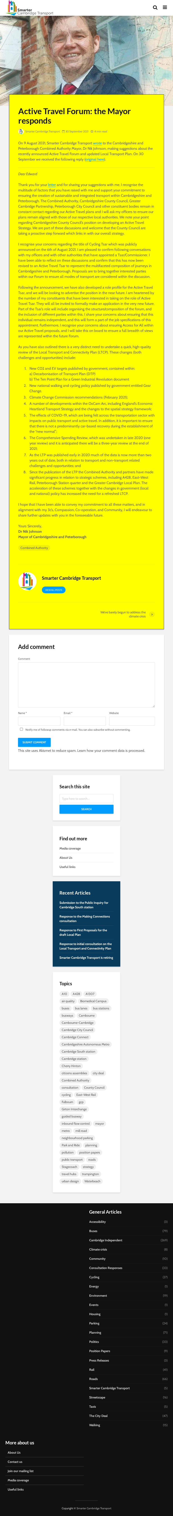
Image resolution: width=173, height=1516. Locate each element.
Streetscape (97, 1397)
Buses (93, 1231)
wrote (97, 143)
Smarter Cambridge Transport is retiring (86, 958)
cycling (66, 1095)
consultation (70, 1087)
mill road (81, 1131)
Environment (98, 1296)
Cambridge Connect (75, 1037)
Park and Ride (71, 1145)
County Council (94, 1087)
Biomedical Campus (93, 1001)
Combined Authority (34, 548)
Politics (94, 1342)
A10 (64, 994)
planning (91, 1145)
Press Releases (99, 1360)
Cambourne (87, 1015)
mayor (99, 1124)
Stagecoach (69, 1167)
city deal (98, 1073)
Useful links (67, 867)
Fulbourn (67, 1102)
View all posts (53, 590)
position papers (89, 1152)
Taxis (92, 1407)
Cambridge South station (78, 1051)
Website (114, 713)
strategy (88, 1167)
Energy (94, 1286)
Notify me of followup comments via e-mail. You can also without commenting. (77, 729)
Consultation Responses (105, 1268)
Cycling (94, 1277)
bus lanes (81, 1008)
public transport (72, 1160)
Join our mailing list (21, 1471)
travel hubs (69, 1174)
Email (68, 713)
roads (92, 1160)
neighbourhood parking (77, 1138)
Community (97, 1259)
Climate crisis (98, 1249)
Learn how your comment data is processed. (111, 750)
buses (65, 1008)
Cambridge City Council (77, 1030)
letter (52, 185)
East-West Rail (86, 1095)
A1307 (90, 994)
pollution (68, 1152)
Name (22, 713)
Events (93, 1305)
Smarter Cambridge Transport (42, 131)
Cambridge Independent (105, 1240)
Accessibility (97, 1222)
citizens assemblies (74, 1073)
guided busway (72, 1116)
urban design (70, 1181)
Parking (94, 1323)
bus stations (101, 1008)
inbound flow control (76, 1124)
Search (86, 809)
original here (94, 159)
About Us (65, 858)
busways (67, 1015)
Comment (24, 658)
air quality (68, 1001)
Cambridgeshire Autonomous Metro (85, 1044)
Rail (91, 1370)
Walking (94, 1425)
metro (66, 1131)
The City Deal (98, 1416)
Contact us (15, 1462)
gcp (81, 1102)
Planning (95, 1332)
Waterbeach (92, 1181)
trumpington (90, 1174)
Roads (93, 1379)
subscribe (98, 729)
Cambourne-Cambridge (77, 1023)
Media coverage (70, 848)
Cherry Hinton (71, 1066)
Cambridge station (74, 1059)
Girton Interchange (74, 1109)
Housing (94, 1314)
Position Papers (99, 1351)
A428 (76, 994)
